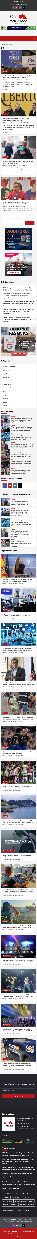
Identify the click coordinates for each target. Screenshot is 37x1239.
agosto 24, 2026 (16, 756)
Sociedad (5, 398)
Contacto (24, 4)
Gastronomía (7, 384)
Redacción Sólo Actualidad (10, 80)
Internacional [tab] (25, 494)
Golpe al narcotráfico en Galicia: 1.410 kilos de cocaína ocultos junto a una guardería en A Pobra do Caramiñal (18, 319)
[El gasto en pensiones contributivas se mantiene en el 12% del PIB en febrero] (18, 147)
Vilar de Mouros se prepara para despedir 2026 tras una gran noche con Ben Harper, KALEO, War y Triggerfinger (18, 995)
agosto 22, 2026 (16, 998)
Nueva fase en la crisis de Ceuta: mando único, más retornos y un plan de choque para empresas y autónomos (18, 311)
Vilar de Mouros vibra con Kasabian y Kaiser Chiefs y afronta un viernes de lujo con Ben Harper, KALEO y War (18, 1030)
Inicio (12, 4)
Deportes (5, 374)
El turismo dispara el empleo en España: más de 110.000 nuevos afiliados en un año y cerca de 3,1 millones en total (18, 821)
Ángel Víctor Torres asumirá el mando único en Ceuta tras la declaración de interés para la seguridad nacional (17, 296)
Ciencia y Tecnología (9, 366)
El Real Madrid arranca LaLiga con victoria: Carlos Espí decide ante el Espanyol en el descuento (20, 471)
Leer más (5, 89)
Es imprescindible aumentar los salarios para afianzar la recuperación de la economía (16, 203)
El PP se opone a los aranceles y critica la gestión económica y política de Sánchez (17, 119)
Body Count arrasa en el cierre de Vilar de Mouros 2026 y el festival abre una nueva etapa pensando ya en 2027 (18, 961)
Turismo (5, 405)
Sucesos (5, 402)
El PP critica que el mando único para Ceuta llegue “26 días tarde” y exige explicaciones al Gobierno (18, 289)
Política (5, 71)
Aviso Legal (27, 1219)
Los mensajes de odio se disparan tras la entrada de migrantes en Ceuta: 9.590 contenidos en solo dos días (18, 304)
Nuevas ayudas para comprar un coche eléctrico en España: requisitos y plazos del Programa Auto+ (17, 856)
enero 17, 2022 (16, 206)
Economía (5, 157)
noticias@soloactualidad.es (26, 1129)
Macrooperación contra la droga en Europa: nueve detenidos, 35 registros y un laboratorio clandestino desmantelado (17, 1065)
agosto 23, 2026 (16, 930)
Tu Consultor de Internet (22, 1210)
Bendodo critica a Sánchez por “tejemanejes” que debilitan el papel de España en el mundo (17, 77)
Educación (6, 381)
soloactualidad (7, 165)
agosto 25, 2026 (16, 583)
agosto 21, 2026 (16, 1033)
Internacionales (7, 388)
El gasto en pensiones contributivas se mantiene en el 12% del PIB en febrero (18, 162)
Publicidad (17, 4)
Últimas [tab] (5, 494)
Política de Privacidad (12, 1221)
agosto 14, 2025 (21, 80)
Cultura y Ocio (7, 370)
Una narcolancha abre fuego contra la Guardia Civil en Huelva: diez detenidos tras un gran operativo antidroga (18, 926)
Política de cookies (26, 1221)
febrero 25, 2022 (16, 165)
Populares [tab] (14, 494)
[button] (3, 38)
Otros (4, 391)
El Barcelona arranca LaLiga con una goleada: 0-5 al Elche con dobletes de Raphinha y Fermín (21, 463)
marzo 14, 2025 (21, 123)
